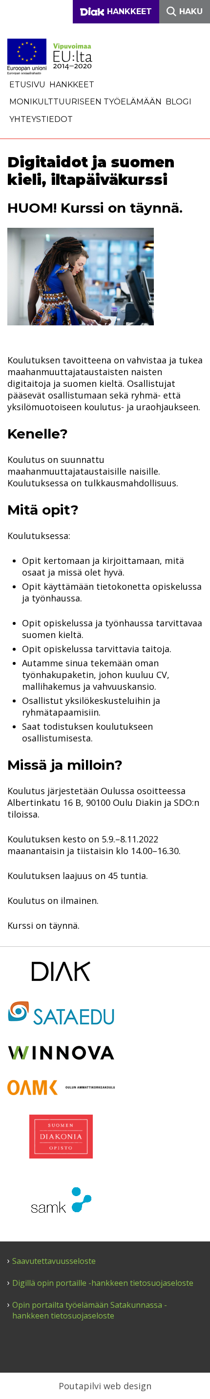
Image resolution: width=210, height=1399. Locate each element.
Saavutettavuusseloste (54, 1261)
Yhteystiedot (41, 119)
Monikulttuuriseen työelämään (85, 101)
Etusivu (27, 84)
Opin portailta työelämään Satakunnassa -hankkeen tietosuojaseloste (89, 1310)
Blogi (178, 101)
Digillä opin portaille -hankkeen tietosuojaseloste (102, 1283)
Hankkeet (71, 84)
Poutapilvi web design (105, 1386)
